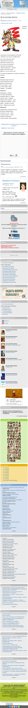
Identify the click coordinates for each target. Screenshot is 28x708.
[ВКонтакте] (10, 707)
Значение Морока (6, 552)
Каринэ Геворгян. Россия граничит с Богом (12, 668)
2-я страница (6, 469)
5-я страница (6, 474)
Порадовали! (6, 164)
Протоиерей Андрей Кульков (9, 271)
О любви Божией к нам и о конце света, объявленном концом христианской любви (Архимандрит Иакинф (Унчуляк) (12, 647)
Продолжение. (5, 563)
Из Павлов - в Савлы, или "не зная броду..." (12, 499)
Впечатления (5, 565)
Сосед (3, 516)
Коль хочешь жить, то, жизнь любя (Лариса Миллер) (14, 636)
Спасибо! (4, 538)
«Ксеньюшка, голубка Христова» (13, 345)
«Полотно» (8, 330)
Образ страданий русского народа (10, 621)
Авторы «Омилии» (10, 13)
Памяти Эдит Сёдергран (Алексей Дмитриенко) (13, 616)
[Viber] (17, 707)
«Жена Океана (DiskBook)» (12, 383)
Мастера (4, 502)
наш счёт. (14, 227)
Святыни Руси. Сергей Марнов (9, 661)
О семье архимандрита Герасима (10, 568)
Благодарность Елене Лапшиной (10, 543)
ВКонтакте (6, 320)
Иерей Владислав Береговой (9, 282)
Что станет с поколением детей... (10, 497)
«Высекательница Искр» (11, 374)
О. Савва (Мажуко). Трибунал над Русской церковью (14, 669)
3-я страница (6, 471)
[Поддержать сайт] (14, 156)
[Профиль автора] (23, 191)
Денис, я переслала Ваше (8, 540)
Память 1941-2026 (6, 524)
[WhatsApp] (19, 707)
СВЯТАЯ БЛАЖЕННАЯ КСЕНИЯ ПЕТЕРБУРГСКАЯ (14, 574)
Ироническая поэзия (7, 23)
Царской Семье (6, 508)
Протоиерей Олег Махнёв (8, 268)
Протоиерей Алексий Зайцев (9, 274)
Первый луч (5, 513)
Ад (3, 519)
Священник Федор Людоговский (9, 269)
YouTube (6, 323)
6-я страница (6, 475)
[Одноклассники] (12, 707)
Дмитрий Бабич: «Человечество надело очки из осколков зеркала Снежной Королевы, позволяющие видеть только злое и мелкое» (14, 589)
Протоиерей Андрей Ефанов (9, 272)
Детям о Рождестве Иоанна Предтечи (11, 522)
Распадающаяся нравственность (10, 604)
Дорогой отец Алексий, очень (9, 549)
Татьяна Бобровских (7, 311)
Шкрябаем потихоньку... (11, 180)
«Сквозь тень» (9, 366)
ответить (24, 176)
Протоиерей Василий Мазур (8, 279)
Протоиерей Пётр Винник (8, 266)
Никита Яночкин (6, 307)
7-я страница (6, 477)
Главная (3, 13)
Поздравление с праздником (9, 577)
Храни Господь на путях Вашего (9, 554)
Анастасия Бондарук (7, 312)
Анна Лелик (5, 314)
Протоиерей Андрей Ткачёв (8, 277)
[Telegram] (14, 707)
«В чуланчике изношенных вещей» (14, 359)
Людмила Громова (20, 13)
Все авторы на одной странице (10, 480)
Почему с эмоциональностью (9, 571)
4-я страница (6, 472)
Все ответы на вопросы (7, 262)
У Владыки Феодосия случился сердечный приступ (14, 613)
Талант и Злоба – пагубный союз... (10, 644)
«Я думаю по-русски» (11, 337)
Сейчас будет (5, 560)
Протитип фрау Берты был (8, 557)
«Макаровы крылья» (10, 352)
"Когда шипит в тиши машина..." (9, 527)
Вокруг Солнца (5, 505)
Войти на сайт (14, 255)
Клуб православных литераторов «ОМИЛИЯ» (10, 690)
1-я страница (6, 467)
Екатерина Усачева (6, 309)
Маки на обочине (6, 615)
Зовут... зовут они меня (7, 510)
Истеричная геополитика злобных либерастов (13, 487)
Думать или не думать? (7, 602)
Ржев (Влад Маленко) (7, 643)
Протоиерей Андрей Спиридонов (10, 275)
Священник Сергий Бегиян (8, 280)
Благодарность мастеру (8, 546)
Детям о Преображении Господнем (10, 494)
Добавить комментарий (8, 128)
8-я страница (6, 478)
